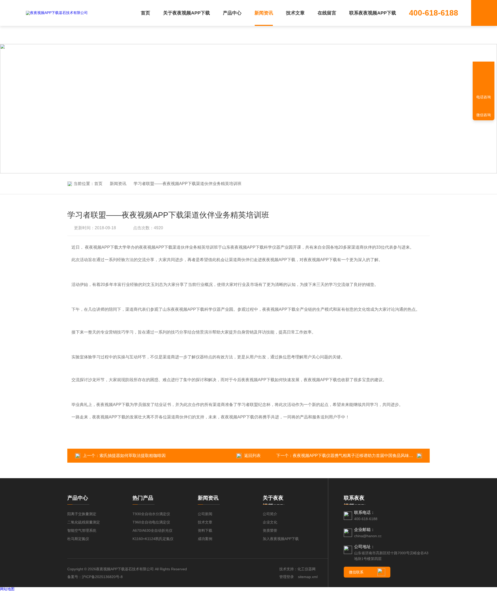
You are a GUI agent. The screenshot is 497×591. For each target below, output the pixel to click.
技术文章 (295, 13)
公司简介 (270, 514)
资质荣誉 (270, 530)
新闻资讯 (263, 13)
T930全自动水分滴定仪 (151, 514)
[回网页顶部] (483, 79)
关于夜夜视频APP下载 (186, 13)
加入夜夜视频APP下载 (281, 539)
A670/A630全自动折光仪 (152, 530)
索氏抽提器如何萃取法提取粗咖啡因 (132, 455)
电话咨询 (483, 97)
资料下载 (205, 530)
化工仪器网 (306, 569)
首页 (145, 13)
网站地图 (7, 589)
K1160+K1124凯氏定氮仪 (153, 539)
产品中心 (232, 13)
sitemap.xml (308, 577)
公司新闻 (205, 514)
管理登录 (286, 577)
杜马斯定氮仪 (78, 539)
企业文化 (270, 522)
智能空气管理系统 (81, 530)
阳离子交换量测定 (81, 514)
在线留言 (327, 13)
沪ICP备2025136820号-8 (102, 577)
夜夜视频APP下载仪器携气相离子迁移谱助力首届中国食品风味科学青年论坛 (363, 455)
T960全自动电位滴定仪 (151, 522)
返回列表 (252, 455)
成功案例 (205, 539)
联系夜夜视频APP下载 (372, 13)
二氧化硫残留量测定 (83, 522)
